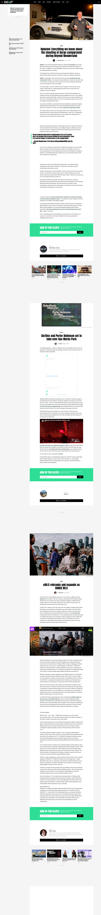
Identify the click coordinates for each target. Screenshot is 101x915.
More (63, 2)
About (67, 2)
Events (39, 2)
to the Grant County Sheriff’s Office (71, 107)
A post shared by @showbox (62, 394)
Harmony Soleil (76, 613)
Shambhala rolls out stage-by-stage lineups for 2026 (16, 53)
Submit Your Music (56, 2)
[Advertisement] (18, 25)
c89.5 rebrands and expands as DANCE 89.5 (16, 44)
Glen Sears (61, 592)
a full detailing (71, 64)
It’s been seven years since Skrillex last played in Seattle (54, 445)
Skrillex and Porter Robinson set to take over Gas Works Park (15, 39)
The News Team (60, 60)
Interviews (49, 2)
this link (61, 454)
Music (35, 2)
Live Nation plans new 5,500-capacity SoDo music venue (16, 48)
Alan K (60, 343)
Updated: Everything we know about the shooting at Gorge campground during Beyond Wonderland (17, 10)
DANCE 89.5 (43, 599)
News (44, 2)
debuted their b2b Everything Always (60, 449)
